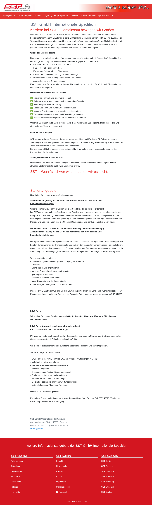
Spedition (74, 15)
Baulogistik (7, 15)
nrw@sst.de (37, 429)
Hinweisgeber (62, 466)
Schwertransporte (88, 15)
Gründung (15, 466)
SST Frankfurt (107, 476)
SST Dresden (107, 466)
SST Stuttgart (107, 492)
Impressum (61, 481)
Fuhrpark (15, 487)
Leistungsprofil (17, 471)
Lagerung (48, 15)
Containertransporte (23, 15)
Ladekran (38, 15)
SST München (107, 487)
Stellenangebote (63, 487)
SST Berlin (106, 461)
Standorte (15, 476)
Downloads (16, 481)
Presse (59, 471)
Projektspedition (61, 15)
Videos (59, 476)
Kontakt (59, 461)
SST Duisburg (107, 471)
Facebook (62, 492)
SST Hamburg (107, 481)
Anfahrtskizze (17, 461)
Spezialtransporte (105, 15)
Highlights (15, 492)
